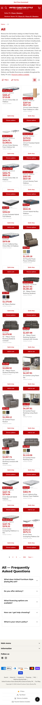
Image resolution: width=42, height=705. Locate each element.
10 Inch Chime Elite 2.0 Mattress (10, 101)
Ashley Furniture (7, 103)
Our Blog (37, 681)
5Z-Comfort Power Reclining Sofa (29, 459)
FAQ (34, 677)
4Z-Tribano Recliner (9, 304)
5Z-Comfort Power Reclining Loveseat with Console (10, 461)
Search (6, 677)
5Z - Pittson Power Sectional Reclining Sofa (10, 372)
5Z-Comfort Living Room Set (31, 377)
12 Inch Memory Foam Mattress (30, 182)
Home (3, 24)
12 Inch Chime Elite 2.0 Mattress (10, 179)
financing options (15, 607)
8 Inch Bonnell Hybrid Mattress (10, 498)
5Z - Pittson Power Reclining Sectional (29, 292)
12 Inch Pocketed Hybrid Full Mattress (11, 215)
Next (30, 557)
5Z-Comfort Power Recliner (9, 421)
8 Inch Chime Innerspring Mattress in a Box (11, 531)
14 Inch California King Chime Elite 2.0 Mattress (10, 245)
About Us (12, 677)
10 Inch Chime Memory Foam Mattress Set (10, 146)
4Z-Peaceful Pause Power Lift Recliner (29, 260)
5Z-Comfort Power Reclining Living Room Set (30, 413)
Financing (28, 677)
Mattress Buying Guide (19, 679)
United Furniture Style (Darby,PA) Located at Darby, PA (17, 681)
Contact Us (20, 677)
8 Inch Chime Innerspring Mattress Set (31, 536)
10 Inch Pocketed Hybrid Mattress (31, 144)
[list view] (39, 80)
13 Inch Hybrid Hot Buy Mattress (30, 212)
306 (24, 557)
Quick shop (10, 116)
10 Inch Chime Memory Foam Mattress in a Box (30, 108)
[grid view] (34, 80)
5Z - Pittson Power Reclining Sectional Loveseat (9, 339)
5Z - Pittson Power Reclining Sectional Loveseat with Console (30, 337)
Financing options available (20, 75)
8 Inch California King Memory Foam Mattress (30, 495)
